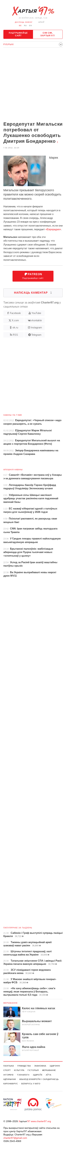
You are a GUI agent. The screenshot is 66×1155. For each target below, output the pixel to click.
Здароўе (37, 1075)
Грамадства (24, 1066)
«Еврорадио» (53, 229)
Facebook (15, 313)
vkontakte (36, 320)
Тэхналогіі (23, 1075)
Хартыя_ (33, 11)
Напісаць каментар (33, 292)
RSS (15, 334)
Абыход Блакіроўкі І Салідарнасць (39, 1079)
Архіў (41, 22)
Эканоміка (40, 1066)
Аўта (48, 1075)
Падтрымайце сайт (18, 34)
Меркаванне (10, 1003)
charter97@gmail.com (15, 1138)
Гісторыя (33, 1070)
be (20, 25)
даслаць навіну (23, 22)
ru (25, 25)
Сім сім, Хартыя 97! (47, 34)
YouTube (36, 313)
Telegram (36, 334)
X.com (15, 320)
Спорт (7, 1070)
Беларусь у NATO (30, 1084)
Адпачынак (9, 1079)
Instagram (36, 327)
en (30, 25)
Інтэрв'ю (8, 1075)
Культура (19, 1070)
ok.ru (15, 327)
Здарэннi (55, 1066)
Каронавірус (10, 1084)
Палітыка (8, 1066)
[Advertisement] (33, 85)
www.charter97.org (41, 1121)
